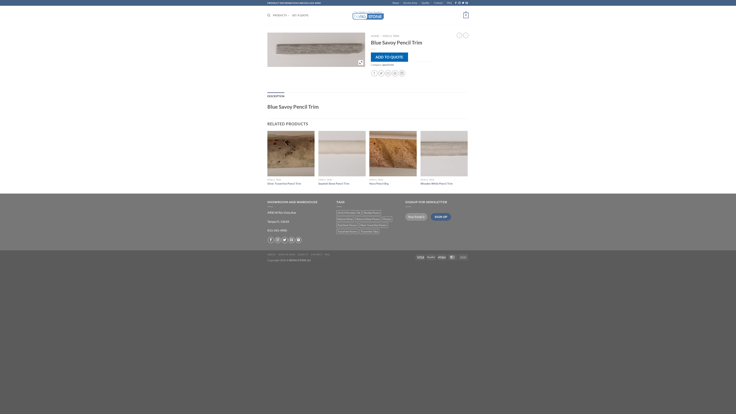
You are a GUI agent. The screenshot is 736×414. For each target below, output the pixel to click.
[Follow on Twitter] (463, 3)
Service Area (410, 2)
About (395, 2)
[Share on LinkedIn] (402, 73)
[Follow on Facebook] (456, 3)
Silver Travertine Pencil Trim (284, 183)
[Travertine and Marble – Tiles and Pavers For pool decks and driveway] (368, 15)
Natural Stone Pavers (368, 219)
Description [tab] (275, 96)
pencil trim (391, 36)
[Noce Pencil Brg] (393, 154)
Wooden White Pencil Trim (437, 183)
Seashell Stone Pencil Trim (333, 183)
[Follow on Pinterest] (298, 240)
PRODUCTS (280, 15)
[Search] (268, 15)
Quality (425, 2)
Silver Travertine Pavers (373, 225)
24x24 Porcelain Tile (349, 212)
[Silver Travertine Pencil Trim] (291, 154)
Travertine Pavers (347, 231)
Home (375, 36)
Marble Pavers (372, 212)
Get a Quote (300, 15)
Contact (438, 2)
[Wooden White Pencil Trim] (444, 154)
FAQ (449, 2)
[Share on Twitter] (381, 73)
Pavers (387, 219)
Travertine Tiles (369, 231)
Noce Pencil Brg (379, 183)
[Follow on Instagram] (459, 3)
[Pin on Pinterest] (395, 73)
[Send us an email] (467, 3)
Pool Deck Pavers (347, 225)
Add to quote (389, 57)
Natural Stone (345, 219)
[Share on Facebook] (374, 73)
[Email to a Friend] (388, 73)
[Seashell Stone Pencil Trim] (342, 154)
